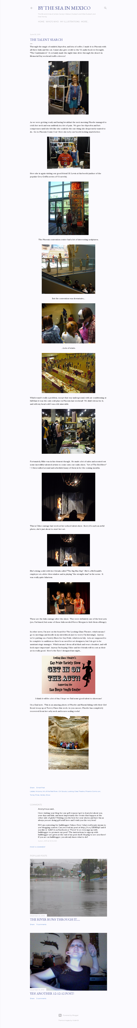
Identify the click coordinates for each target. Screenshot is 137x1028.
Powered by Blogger (71, 1015)
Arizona (39, 791)
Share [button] (32, 788)
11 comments (41, 924)
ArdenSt (76, 1020)
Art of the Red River (50, 791)
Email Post (40, 788)
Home (41, 21)
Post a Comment (37, 847)
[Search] (105, 7)
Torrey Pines (34, 795)
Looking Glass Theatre (76, 791)
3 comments (41, 998)
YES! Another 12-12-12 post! (52, 993)
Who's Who (52, 21)
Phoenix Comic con (92, 791)
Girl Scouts (62, 791)
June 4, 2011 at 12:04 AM (47, 841)
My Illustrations (70, 21)
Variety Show (45, 795)
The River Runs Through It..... (55, 919)
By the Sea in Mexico (64, 8)
